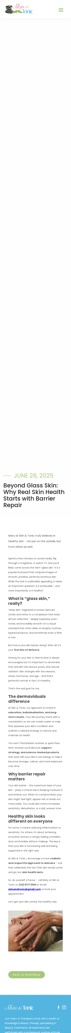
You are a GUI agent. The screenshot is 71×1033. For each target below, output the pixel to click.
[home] (18, 8)
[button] (61, 10)
